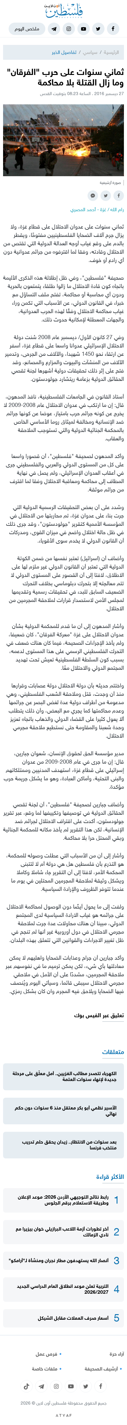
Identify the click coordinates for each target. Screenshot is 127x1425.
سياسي (90, 52)
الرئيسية (111, 52)
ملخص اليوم (27, 28)
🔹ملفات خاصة (47, 1369)
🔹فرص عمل (49, 1354)
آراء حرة (117, 1354)
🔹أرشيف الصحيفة (104, 1369)
